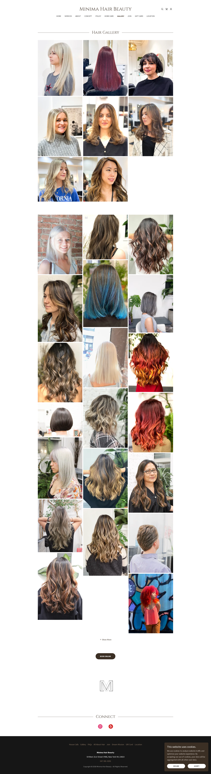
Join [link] (129, 16)
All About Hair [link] (99, 744)
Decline (176, 766)
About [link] (78, 16)
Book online (105, 656)
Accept (196, 766)
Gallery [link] (120, 16)
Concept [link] (88, 16)
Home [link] (58, 16)
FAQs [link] (90, 744)
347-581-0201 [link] (105, 761)
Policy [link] (98, 16)
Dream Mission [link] (118, 744)
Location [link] (151, 16)
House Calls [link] (74, 744)
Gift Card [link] (139, 16)
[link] (105, 10)
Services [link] (68, 16)
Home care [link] (109, 16)
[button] (171, 9)
